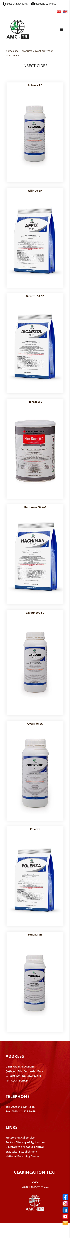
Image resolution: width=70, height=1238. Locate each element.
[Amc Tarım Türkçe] (59, 11)
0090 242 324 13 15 (17, 3)
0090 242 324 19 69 (45, 3)
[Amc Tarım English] (65, 11)
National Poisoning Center (22, 1156)
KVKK (35, 1182)
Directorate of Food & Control (25, 1147)
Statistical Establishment (21, 1151)
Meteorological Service (20, 1137)
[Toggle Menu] (61, 29)
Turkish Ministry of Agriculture (25, 1142)
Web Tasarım (41, 1230)
